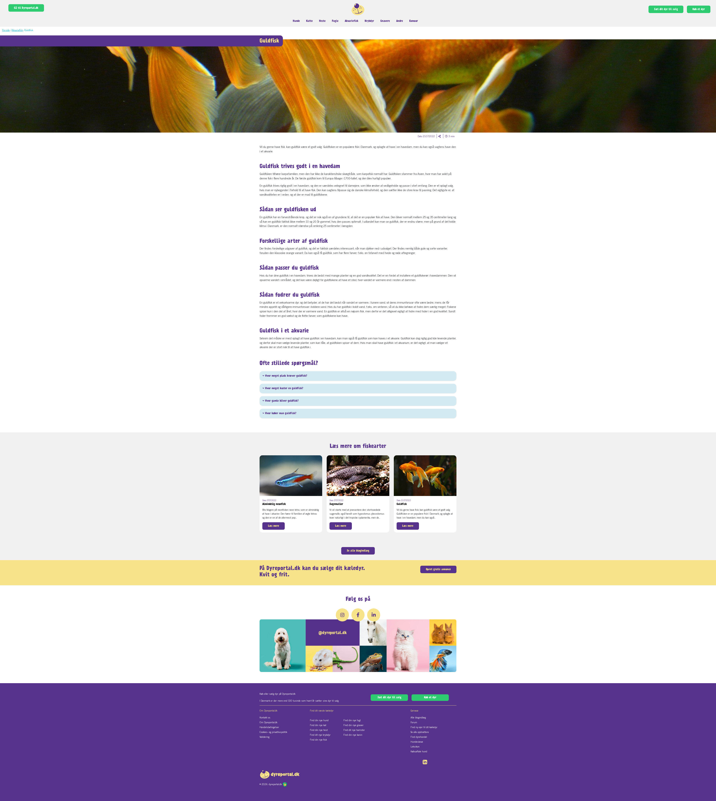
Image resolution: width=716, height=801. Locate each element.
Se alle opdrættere (420, 732)
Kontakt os (265, 717)
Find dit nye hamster (354, 730)
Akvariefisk (351, 21)
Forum (414, 722)
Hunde (296, 21)
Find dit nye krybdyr (320, 734)
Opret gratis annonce (438, 569)
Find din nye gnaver (353, 725)
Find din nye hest (319, 730)
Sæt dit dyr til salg (666, 9)
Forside (6, 30)
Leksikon (415, 746)
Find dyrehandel (419, 736)
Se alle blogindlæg (358, 550)
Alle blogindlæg (418, 717)
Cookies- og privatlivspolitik (273, 732)
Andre (399, 21)
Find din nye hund (319, 720)
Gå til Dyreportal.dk (26, 8)
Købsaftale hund (419, 751)
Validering (264, 736)
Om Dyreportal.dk (268, 722)
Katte (309, 21)
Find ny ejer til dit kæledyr (424, 727)
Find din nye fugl (352, 720)
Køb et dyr (699, 9)
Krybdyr (369, 21)
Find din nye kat (318, 725)
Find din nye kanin (352, 734)
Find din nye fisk (318, 739)
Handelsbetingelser (269, 727)
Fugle (335, 21)
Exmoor (413, 21)
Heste (322, 21)
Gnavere (385, 21)
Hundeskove (417, 741)
